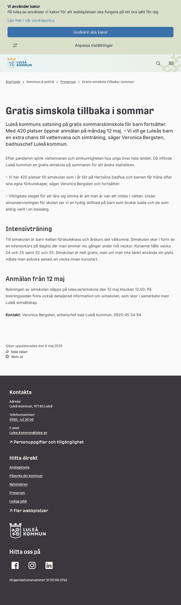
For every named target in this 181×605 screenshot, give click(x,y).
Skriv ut (17, 357)
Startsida (13, 82)
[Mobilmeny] (171, 63)
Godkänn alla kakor (90, 32)
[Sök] (158, 63)
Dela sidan (19, 352)
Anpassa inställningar (94, 45)
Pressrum (68, 82)
